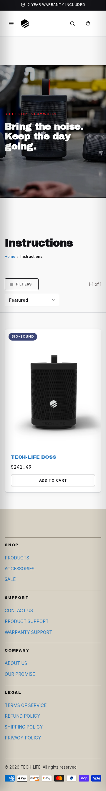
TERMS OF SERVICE (26, 705)
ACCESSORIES (19, 569)
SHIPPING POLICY (24, 727)
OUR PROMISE (20, 674)
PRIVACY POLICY (23, 738)
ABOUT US (16, 663)
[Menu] (11, 23)
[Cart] (87, 23)
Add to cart (53, 480)
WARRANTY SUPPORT (28, 632)
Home (10, 256)
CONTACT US (19, 610)
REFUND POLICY (22, 716)
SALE (10, 579)
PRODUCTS (17, 558)
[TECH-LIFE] (24, 23)
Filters (24, 284)
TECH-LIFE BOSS (33, 457)
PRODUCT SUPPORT (27, 621)
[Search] (72, 23)
